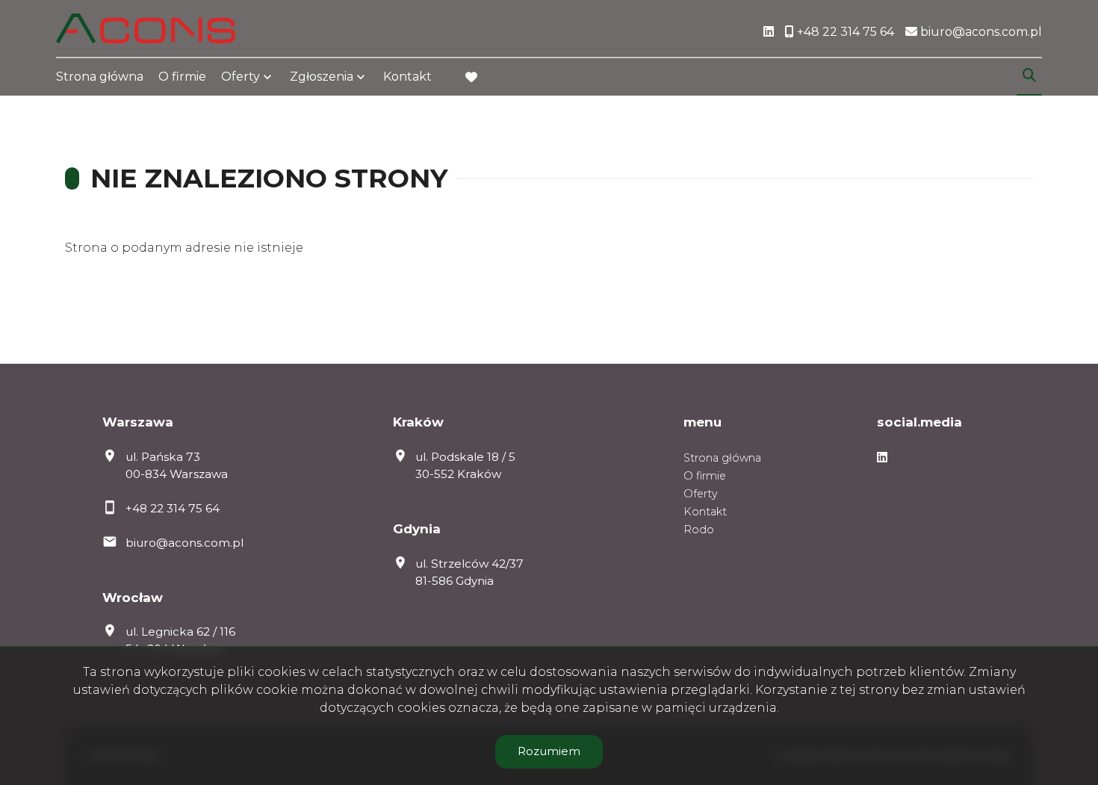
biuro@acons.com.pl (184, 543)
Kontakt (407, 76)
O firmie (182, 76)
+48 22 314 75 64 (172, 508)
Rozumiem (549, 751)
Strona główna (99, 76)
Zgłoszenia (321, 76)
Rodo (698, 529)
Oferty (240, 76)
